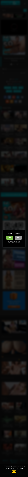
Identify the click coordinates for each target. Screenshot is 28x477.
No (18, 237)
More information (14, 474)
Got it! (14, 471)
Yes (10, 237)
